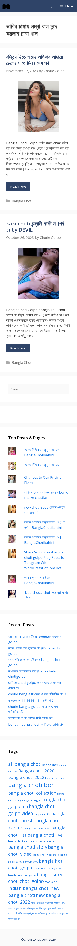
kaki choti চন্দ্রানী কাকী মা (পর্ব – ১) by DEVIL (37, 226)
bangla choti (50, 765)
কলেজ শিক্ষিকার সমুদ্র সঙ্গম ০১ (41, 464)
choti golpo (32, 881)
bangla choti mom (45, 841)
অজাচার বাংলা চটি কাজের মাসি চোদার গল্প (30, 718)
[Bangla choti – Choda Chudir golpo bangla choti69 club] (7, 6)
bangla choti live (45, 835)
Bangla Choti (22, 200)
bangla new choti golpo (22, 875)
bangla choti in (42, 814)
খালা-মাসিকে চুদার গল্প (30, 908)
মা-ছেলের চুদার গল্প (61, 913)
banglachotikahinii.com (37, 828)
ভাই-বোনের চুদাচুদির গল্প (27, 913)
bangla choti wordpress (45, 854)
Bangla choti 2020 (36, 771)
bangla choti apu (54, 777)
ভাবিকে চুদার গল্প (46, 913)
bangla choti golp (31, 800)
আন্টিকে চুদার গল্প (37, 902)
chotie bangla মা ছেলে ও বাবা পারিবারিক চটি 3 (37, 694)
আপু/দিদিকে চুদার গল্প (52, 902)
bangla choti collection (32, 793)
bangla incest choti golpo (47, 868)
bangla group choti (27, 861)
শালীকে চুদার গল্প (14, 918)
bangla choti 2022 (26, 777)
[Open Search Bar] (50, 6)
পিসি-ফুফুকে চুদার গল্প (46, 908)
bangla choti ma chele (21, 841)
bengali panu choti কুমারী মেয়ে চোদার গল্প (35, 724)
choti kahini (51, 882)
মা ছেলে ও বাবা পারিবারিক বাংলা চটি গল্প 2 (31, 700)
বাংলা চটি (12, 913)
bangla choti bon (31, 785)
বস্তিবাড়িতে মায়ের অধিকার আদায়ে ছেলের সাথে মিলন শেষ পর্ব (34, 59)
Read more (18, 186)
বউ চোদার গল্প (59, 908)
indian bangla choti (29, 888)
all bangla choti (24, 764)
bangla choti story (27, 847)
